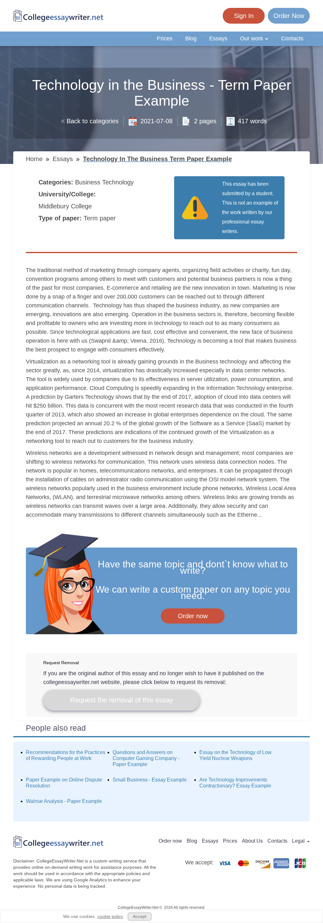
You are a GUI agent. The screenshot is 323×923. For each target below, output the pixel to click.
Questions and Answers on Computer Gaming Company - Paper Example (146, 758)
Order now (193, 615)
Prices (165, 38)
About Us (252, 841)
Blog (191, 38)
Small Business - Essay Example (150, 779)
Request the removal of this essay (121, 700)
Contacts (292, 38)
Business (88, 182)
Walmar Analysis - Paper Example (64, 801)
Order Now (288, 15)
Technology (119, 182)
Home (35, 158)
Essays (218, 38)
